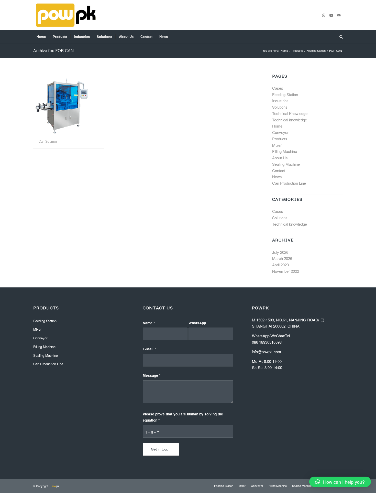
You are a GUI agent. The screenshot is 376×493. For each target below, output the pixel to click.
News (277, 176)
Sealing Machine (286, 164)
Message (151, 375)
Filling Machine (284, 151)
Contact (278, 170)
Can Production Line (289, 183)
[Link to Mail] (339, 15)
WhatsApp (197, 322)
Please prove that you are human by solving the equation (183, 417)
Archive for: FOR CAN (53, 50)
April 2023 (280, 264)
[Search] (339, 36)
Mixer (277, 145)
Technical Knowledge (289, 113)
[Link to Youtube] (331, 15)
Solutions (279, 107)
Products (279, 138)
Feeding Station (285, 94)
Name (149, 322)
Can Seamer (47, 141)
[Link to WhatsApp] (323, 15)
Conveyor (280, 132)
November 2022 (285, 271)
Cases (277, 88)
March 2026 (282, 258)
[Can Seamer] (68, 105)
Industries (280, 100)
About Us (280, 157)
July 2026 (280, 252)
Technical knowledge (289, 119)
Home (277, 126)
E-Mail (149, 348)
